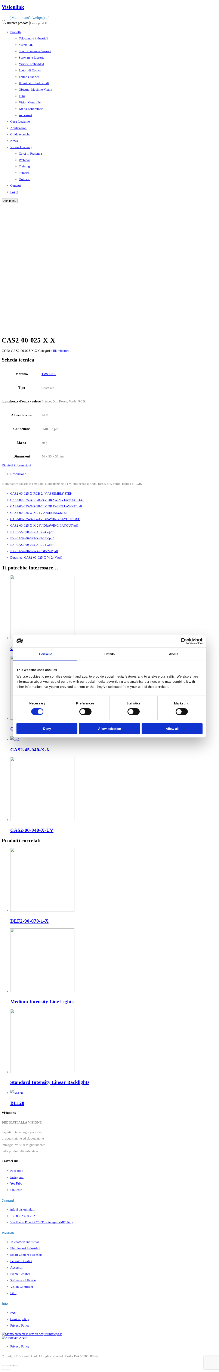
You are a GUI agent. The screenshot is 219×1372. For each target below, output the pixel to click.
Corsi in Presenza (30, 153)
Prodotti (15, 32)
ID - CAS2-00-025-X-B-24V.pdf (31, 532)
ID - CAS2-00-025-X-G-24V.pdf (32, 538)
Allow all (172, 728)
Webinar (24, 160)
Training (24, 166)
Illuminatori (61, 351)
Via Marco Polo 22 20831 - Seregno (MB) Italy (41, 1222)
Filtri (22, 96)
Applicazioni (18, 128)
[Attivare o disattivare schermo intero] (12, 1365)
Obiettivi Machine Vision (35, 89)
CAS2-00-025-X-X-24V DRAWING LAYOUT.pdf (44, 525)
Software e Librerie (31, 57)
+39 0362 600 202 (22, 1216)
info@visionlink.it (22, 1209)
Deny (47, 728)
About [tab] (173, 654)
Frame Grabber (29, 76)
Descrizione (18, 474)
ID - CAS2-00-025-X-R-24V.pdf (31, 544)
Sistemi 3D (26, 44)
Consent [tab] (45, 654)
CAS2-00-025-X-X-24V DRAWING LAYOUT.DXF (45, 519)
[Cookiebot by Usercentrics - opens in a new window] (184, 641)
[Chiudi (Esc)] (3, 1365)
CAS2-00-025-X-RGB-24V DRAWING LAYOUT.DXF (47, 500)
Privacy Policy (20, 1325)
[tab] (113, 474)
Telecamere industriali (33, 38)
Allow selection (109, 728)
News (14, 140)
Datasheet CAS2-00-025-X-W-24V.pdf (36, 557)
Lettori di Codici (30, 70)
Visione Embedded (31, 64)
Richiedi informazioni (16, 465)
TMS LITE (48, 374)
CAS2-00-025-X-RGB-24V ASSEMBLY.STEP (41, 493)
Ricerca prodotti (17, 23)
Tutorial (24, 172)
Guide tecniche (20, 134)
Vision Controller (30, 102)
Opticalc (24, 179)
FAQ (13, 1312)
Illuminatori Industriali (34, 83)
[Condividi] (7, 1365)
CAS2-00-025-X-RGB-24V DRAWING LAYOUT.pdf (46, 506)
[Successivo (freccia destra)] (7, 1369)
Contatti (15, 185)
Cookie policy (19, 1319)
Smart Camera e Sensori (35, 51)
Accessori (25, 115)
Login (14, 192)
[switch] (85, 711)
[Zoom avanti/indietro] (16, 1365)
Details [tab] (109, 654)
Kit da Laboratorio (31, 108)
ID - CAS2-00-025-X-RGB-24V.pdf (34, 551)
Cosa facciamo (20, 121)
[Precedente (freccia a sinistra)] (3, 1369)
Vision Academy (21, 147)
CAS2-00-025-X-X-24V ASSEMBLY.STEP (38, 512)
